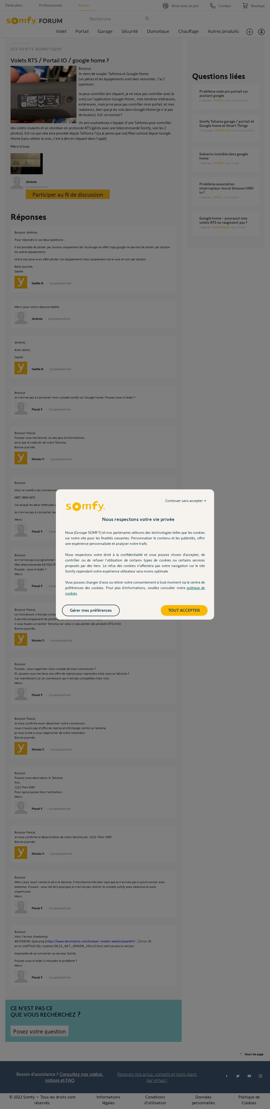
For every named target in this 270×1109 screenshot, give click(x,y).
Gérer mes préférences (91, 610)
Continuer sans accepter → (185, 500)
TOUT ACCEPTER (184, 610)
